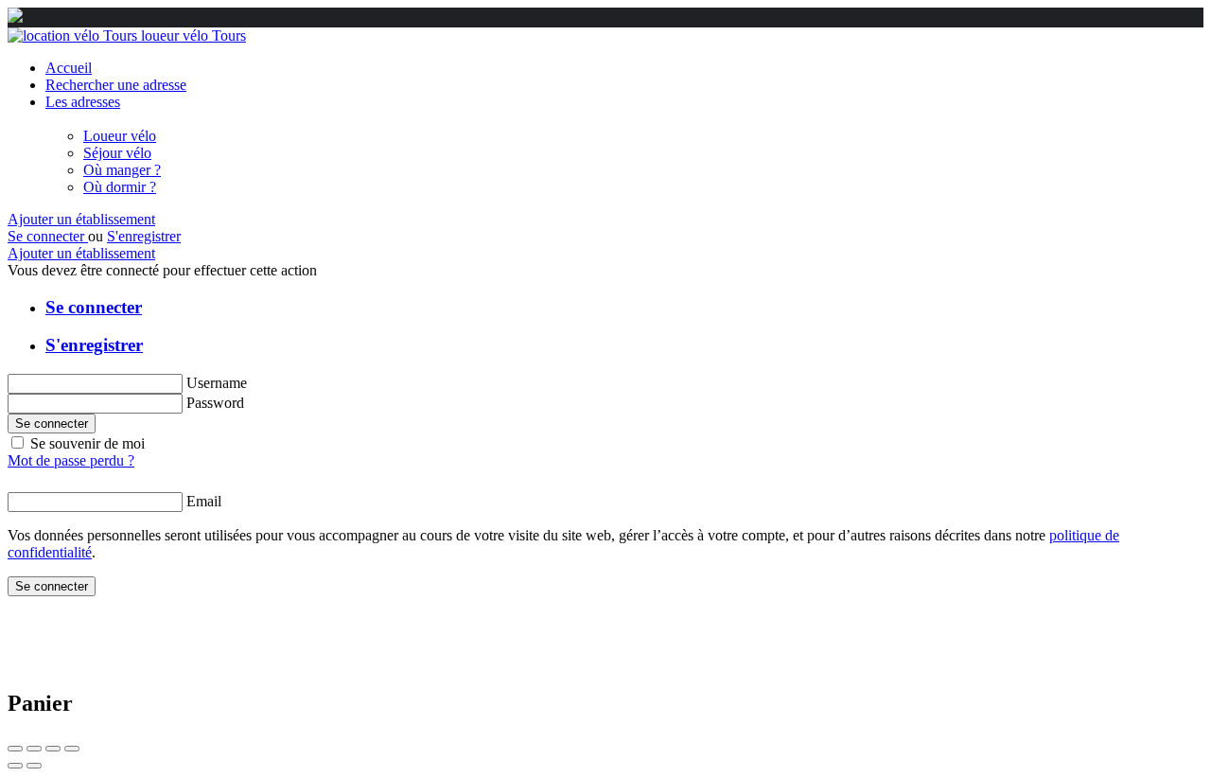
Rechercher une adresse (115, 85)
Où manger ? (122, 170)
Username (216, 383)
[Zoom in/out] (71, 748)
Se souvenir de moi (87, 443)
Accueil (68, 68)
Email (203, 501)
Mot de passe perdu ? (71, 460)
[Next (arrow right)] (34, 765)
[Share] (34, 748)
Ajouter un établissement (81, 219)
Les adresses (82, 102)
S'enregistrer (144, 236)
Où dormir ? (119, 187)
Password (215, 403)
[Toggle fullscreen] (53, 748)
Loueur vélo (119, 136)
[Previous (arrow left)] (15, 765)
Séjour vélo (117, 153)
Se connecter (48, 236)
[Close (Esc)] (15, 748)
